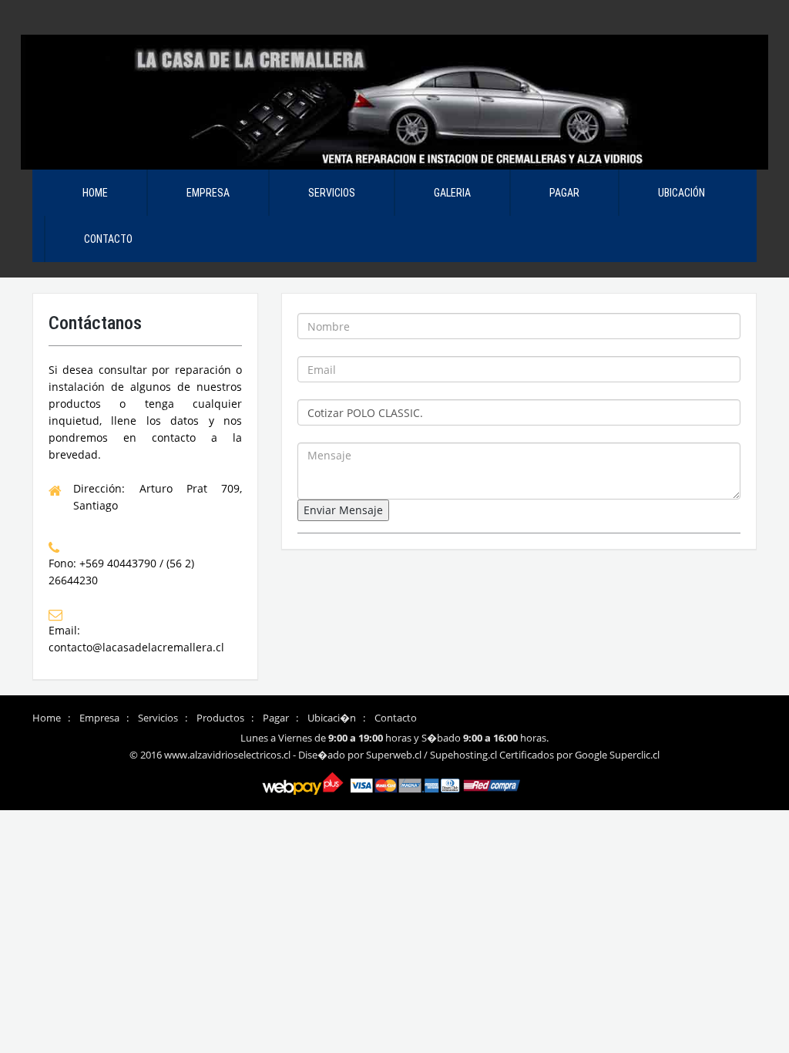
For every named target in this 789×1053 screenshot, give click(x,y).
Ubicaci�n (331, 718)
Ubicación (681, 193)
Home (95, 193)
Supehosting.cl (463, 755)
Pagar (564, 193)
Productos (220, 718)
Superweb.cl (393, 755)
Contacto (108, 239)
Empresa (208, 193)
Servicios (331, 193)
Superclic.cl (634, 755)
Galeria (452, 193)
